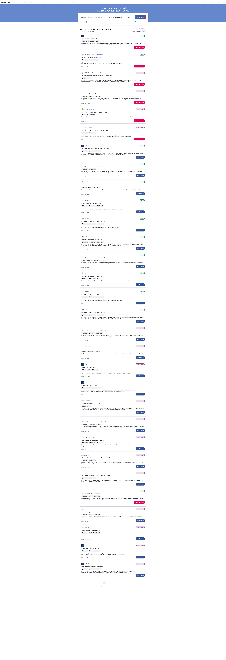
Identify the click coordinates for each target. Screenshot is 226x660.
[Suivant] (125, 583)
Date (144, 31)
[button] (124, 17)
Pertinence (139, 31)
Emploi (87, 586)
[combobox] (94, 17)
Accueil (82, 586)
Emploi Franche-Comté (94, 586)
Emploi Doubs (102, 586)
